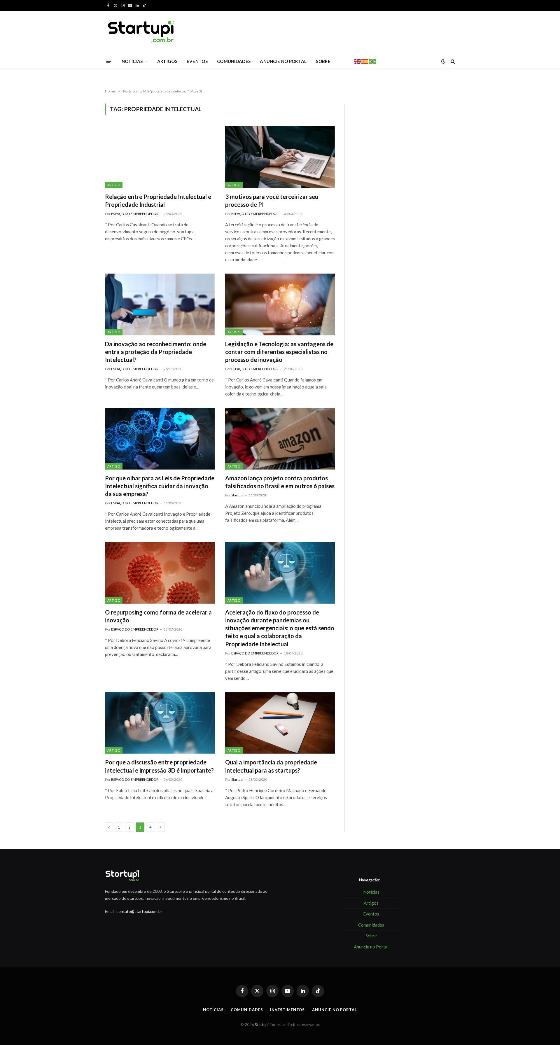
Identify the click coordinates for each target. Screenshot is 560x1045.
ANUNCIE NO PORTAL (283, 61)
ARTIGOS (167, 61)
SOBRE (323, 61)
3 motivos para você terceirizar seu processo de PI (271, 200)
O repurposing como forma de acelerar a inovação (158, 616)
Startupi (237, 495)
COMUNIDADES (234, 61)
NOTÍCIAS (132, 61)
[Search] (452, 61)
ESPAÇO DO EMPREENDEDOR (134, 213)
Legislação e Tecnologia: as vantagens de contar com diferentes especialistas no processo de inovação (279, 351)
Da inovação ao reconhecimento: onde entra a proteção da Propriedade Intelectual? (155, 351)
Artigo (113, 185)
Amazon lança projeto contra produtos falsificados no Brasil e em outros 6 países (280, 482)
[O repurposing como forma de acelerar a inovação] (160, 573)
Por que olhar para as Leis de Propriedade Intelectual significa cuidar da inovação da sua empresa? (159, 486)
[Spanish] (365, 61)
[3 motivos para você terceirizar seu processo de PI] (280, 157)
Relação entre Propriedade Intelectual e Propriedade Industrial (158, 200)
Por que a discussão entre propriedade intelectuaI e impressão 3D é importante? (159, 766)
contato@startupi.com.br (139, 911)
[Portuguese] (373, 61)
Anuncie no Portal (334, 1009)
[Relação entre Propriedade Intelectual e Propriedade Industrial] (160, 157)
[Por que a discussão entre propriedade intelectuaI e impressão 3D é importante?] (160, 723)
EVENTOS (197, 61)
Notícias (213, 1009)
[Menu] (108, 61)
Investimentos (287, 1009)
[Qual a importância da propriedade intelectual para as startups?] (280, 723)
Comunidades (247, 1009)
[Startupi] (141, 32)
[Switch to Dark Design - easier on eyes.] (443, 61)
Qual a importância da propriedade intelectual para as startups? (271, 766)
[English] (357, 61)
